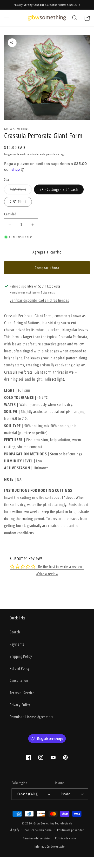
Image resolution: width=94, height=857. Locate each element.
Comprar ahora (47, 267)
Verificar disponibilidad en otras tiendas (39, 300)
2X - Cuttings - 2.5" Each (59, 189)
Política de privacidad (70, 830)
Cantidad (10, 214)
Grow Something (44, 823)
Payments (17, 644)
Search (15, 632)
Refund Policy (20, 668)
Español (66, 793)
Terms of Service (22, 692)
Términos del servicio (36, 838)
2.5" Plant (18, 201)
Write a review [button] (47, 573)
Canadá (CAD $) (27, 793)
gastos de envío (17, 154)
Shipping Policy (21, 656)
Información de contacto (49, 846)
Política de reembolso (38, 830)
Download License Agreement (32, 717)
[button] (7, 18)
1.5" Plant (21, 190)
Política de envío (65, 838)
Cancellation (19, 680)
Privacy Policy (20, 704)
